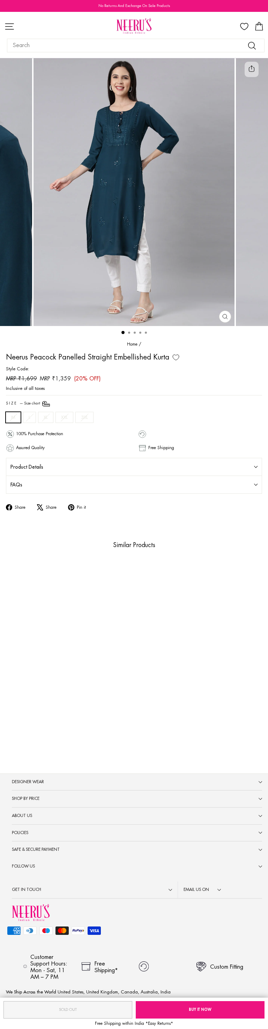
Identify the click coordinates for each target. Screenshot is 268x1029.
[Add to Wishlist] (176, 357)
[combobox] (136, 45)
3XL (84, 417)
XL (46, 417)
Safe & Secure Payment (36, 849)
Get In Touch (26, 889)
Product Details (26, 466)
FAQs (16, 484)
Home (132, 344)
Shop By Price (25, 798)
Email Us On (196, 889)
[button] (57, 715)
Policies (20, 833)
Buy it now (200, 1010)
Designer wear (28, 782)
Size (23, 403)
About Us (22, 816)
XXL (64, 417)
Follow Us (23, 866)
